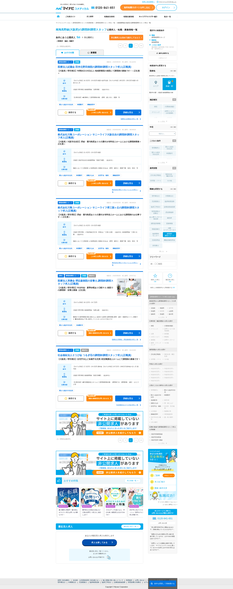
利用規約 (129, 580)
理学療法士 (62, 582)
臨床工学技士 (106, 582)
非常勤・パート (155, 181)
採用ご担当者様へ (148, 2)
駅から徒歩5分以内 (169, 148)
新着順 (93, 53)
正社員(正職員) (155, 175)
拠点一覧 (167, 16)
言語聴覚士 (83, 582)
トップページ (58, 16)
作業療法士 (72, 582)
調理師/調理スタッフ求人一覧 (105, 23)
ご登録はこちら (168, 475)
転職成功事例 (109, 16)
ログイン (166, 7)
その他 (169, 181)
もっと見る (161, 121)
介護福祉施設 (169, 106)
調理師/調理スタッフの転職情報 (83, 23)
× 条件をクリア (162, 58)
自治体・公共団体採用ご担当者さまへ (86, 580)
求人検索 (90, 16)
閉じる (161, 251)
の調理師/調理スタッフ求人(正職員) (94, 66)
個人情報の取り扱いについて (113, 580)
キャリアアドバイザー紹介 (148, 16)
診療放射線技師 (119, 582)
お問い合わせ (140, 580)
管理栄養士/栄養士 (134, 582)
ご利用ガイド (70, 16)
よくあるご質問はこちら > (170, 504)
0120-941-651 (103, 8)
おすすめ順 (69, 53)
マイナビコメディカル (63, 23)
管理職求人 (156, 148)
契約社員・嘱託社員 (169, 175)
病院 (155, 106)
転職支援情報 (128, 16)
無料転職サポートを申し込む (137, 7)
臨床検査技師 (94, 582)
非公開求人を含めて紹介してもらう (125, 38)
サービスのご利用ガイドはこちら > (167, 502)
